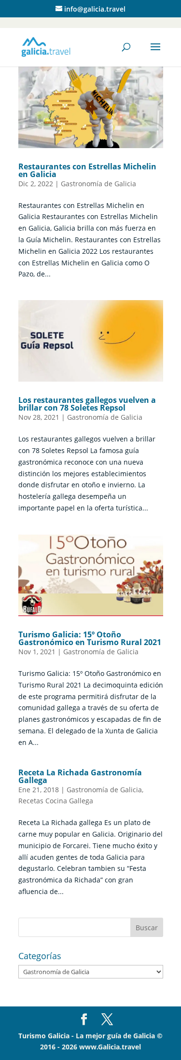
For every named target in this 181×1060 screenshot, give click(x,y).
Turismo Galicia (44, 1035)
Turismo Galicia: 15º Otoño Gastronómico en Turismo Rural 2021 (89, 638)
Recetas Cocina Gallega (55, 800)
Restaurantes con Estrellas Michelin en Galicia (87, 170)
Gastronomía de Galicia (98, 183)
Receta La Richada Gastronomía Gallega (80, 776)
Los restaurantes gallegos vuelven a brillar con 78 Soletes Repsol (87, 404)
